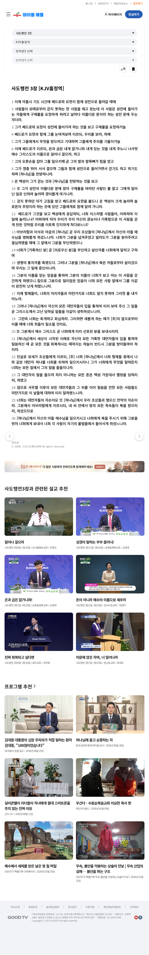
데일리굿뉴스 (121, 3)
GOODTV (103, 3)
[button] (74, 33)
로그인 (89, 3)
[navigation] (8, 14)
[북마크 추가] (133, 69)
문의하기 (138, 3)
